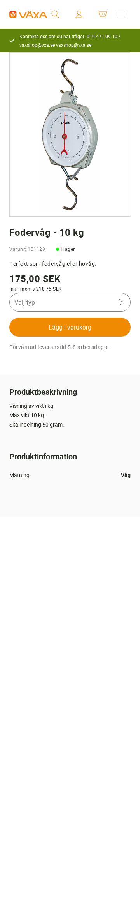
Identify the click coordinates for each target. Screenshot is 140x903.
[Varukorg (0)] (102, 14)
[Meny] (121, 14)
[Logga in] (79, 14)
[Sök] (55, 14)
